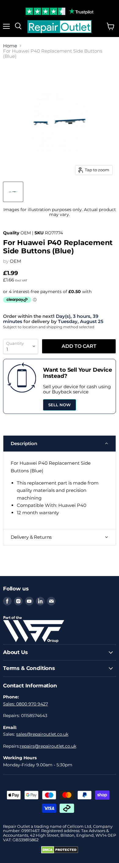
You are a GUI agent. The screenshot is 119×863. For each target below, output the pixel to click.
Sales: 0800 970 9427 (25, 704)
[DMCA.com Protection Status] (59, 852)
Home (10, 45)
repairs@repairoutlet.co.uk (48, 746)
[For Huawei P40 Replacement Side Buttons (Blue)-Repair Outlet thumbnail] (13, 192)
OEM (15, 261)
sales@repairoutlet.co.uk (42, 734)
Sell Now (59, 404)
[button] (59, 444)
